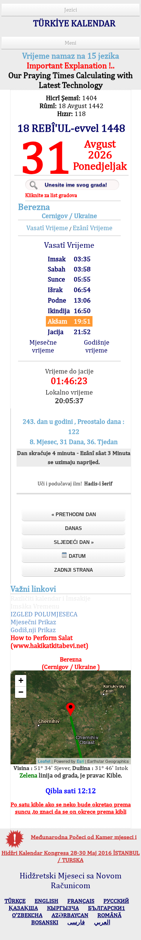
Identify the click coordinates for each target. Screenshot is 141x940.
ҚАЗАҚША (23, 907)
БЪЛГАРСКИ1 (106, 907)
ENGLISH (46, 900)
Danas (73, 528)
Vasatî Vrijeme (47, 228)
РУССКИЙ (116, 900)
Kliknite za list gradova (51, 195)
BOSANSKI (44, 922)
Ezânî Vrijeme (92, 228)
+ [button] (20, 680)
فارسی (76, 922)
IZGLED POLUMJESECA (44, 614)
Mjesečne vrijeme (43, 346)
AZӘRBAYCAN (70, 915)
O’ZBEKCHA (27, 915)
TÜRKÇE (15, 900)
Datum (76, 556)
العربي (102, 922)
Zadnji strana (73, 570)
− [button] (20, 692)
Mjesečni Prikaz (33, 622)
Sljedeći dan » (74, 542)
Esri (80, 761)
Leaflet (44, 761)
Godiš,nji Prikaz (33, 630)
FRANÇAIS (80, 900)
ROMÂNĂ (109, 915)
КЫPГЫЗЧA (63, 907)
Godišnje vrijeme (96, 346)
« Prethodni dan (74, 514)
